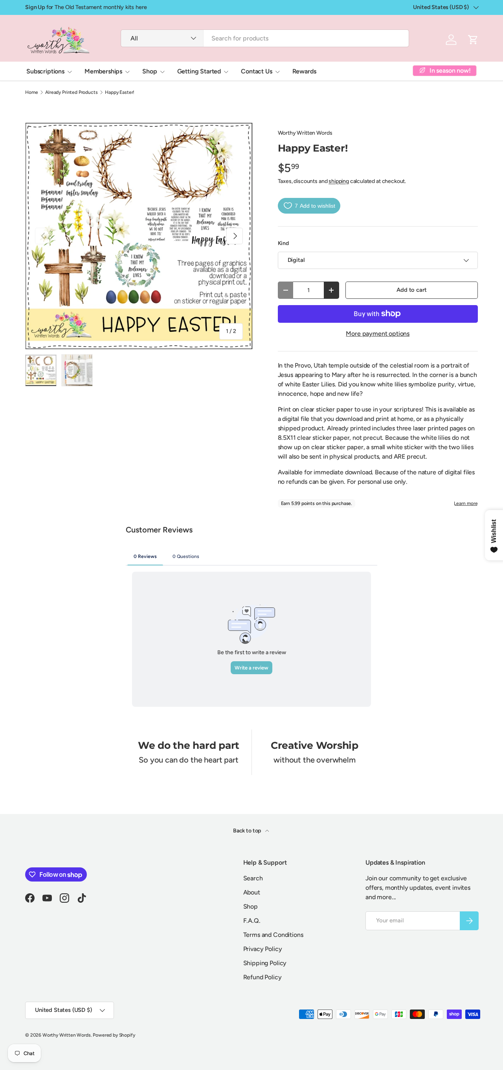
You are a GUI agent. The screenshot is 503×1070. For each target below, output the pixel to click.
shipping (339, 181)
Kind (283, 243)
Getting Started (199, 71)
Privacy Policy (262, 949)
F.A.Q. (252, 920)
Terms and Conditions (273, 934)
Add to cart (411, 289)
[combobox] (264, 38)
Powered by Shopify (114, 1035)
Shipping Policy (265, 963)
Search (253, 878)
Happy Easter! (119, 92)
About (251, 892)
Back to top (247, 830)
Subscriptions (45, 71)
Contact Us (256, 71)
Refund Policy (262, 977)
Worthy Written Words (305, 133)
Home (31, 92)
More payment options (377, 333)
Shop (149, 71)
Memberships (103, 71)
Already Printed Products (71, 92)
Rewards (304, 71)
